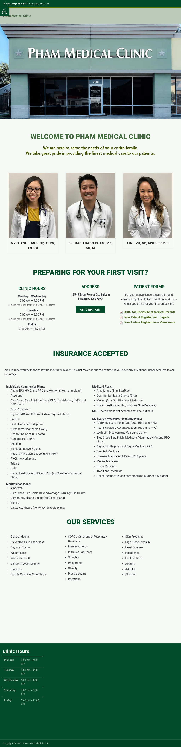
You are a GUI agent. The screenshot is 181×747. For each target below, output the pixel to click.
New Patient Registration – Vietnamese (149, 322)
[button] (4, 11)
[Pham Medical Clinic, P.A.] (17, 16)
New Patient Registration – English (146, 317)
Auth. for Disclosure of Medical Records (149, 312)
